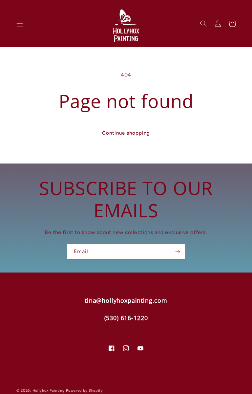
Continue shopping (126, 133)
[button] (19, 23)
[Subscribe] (177, 251)
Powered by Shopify (84, 390)
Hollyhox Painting (48, 390)
